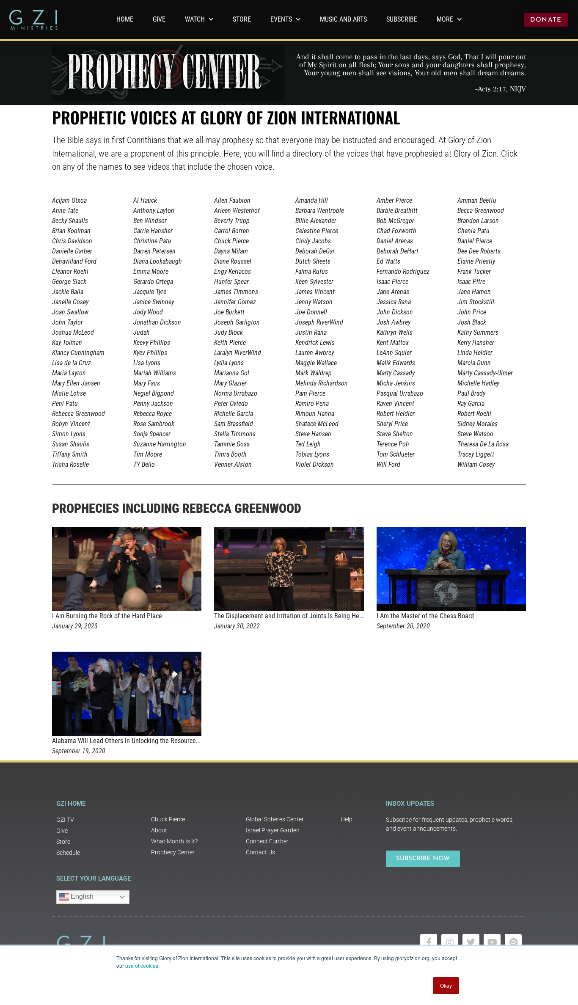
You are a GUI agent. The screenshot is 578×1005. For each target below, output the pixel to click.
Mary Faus (146, 383)
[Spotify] (513, 942)
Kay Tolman (67, 343)
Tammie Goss (232, 444)
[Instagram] (449, 942)
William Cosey (476, 464)
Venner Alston (233, 464)
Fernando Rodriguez (403, 271)
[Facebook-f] (428, 942)
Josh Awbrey (393, 322)
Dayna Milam (231, 251)
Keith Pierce (230, 343)
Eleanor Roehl (70, 271)
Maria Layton (69, 373)
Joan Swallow (70, 312)
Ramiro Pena (312, 403)
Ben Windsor (150, 221)
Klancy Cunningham (78, 353)
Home (124, 19)
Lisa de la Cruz (71, 363)
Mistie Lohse (69, 393)
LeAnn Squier (394, 353)
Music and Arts (343, 19)
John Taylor (67, 322)
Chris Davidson (72, 241)
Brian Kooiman (71, 231)
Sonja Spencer (152, 434)
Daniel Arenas (395, 241)
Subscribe (401, 19)
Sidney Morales (477, 424)
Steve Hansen (313, 434)
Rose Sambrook (153, 424)
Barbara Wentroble (319, 211)
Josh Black (471, 322)
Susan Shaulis (70, 444)
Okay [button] (446, 985)
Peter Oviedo (231, 403)
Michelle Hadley (478, 383)
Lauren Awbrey (314, 353)
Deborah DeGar (315, 251)
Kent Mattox (393, 343)
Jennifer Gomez (235, 302)
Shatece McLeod (317, 424)
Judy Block (228, 332)
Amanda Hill (311, 200)
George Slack (69, 282)
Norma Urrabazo (235, 393)
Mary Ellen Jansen (76, 383)
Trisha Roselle (70, 464)
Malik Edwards (396, 363)
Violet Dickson (314, 464)
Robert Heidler (396, 414)
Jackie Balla (67, 292)
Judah (141, 332)
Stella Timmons (235, 434)
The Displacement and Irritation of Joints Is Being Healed (292, 616)
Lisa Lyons (146, 363)
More (445, 19)
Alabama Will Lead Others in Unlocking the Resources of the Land (142, 741)
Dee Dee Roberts (479, 251)
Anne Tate (65, 211)
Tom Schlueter (396, 454)
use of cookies (141, 965)
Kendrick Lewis (315, 343)
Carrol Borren (231, 231)
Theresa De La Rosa (483, 444)
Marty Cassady (396, 373)
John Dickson (395, 312)
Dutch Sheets (312, 261)
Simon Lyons (68, 434)
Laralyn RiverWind (237, 353)
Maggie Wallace (316, 363)
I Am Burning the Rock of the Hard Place (107, 616)
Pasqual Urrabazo (400, 393)
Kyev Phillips (150, 353)
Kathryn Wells (395, 332)
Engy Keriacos (232, 271)
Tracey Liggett (475, 454)
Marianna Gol (231, 373)
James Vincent (315, 292)
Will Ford (388, 464)
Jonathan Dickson (157, 322)
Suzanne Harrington (159, 444)
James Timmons (236, 292)
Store (242, 19)
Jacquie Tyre (149, 292)
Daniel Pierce (474, 241)
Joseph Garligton (237, 322)
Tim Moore (147, 454)
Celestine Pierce (316, 231)
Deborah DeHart (397, 251)
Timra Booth (230, 454)
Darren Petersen (154, 251)
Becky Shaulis (70, 221)
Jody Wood (148, 312)
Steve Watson (475, 434)
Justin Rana (311, 332)
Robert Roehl (474, 414)
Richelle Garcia (233, 414)
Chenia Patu (473, 231)
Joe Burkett (229, 312)
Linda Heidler (475, 353)
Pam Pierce (310, 393)
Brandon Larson (478, 221)
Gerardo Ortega (153, 282)
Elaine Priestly (476, 261)
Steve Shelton (395, 434)
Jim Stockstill (475, 302)
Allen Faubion (232, 200)
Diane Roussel (232, 261)
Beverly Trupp (232, 221)
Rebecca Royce (152, 414)
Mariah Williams (154, 373)
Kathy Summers (477, 332)
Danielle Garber (72, 251)
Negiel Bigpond (153, 393)
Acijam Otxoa (69, 200)
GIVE (159, 19)
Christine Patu (152, 241)
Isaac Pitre (471, 282)
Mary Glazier (230, 383)
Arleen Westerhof (237, 211)
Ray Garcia (470, 403)
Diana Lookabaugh (157, 261)
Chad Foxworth (396, 231)
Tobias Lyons (312, 454)
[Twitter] (470, 942)
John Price (471, 312)
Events (281, 19)
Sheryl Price (392, 424)
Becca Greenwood (480, 211)
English (81, 896)
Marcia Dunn (474, 363)
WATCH (195, 19)
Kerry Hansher (475, 343)
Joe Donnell (311, 312)
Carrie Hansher (153, 231)
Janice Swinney (153, 302)
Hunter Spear (231, 282)
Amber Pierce (394, 200)
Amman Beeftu (476, 200)
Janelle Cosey (70, 302)
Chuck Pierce (231, 241)
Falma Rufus (311, 271)
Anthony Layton (153, 211)
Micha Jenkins (396, 383)
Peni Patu (65, 403)
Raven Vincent (395, 403)
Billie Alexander (315, 221)
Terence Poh (393, 444)
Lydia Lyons (229, 363)
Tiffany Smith (70, 454)
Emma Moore (150, 271)
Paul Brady (471, 393)
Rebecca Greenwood (78, 414)
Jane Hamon (474, 292)
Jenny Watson (314, 302)
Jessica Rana (394, 302)
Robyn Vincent (71, 424)
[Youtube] (492, 942)
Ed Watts (388, 261)
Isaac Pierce (392, 282)
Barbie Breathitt (397, 211)
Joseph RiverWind (319, 322)
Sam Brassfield (233, 424)
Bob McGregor (395, 221)
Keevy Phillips (151, 343)
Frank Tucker (474, 271)
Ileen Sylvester (314, 282)
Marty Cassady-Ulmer (485, 373)
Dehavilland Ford (74, 261)
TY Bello (144, 464)
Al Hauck (145, 200)
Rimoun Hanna (314, 414)
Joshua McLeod (73, 332)
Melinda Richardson (321, 383)
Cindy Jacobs (313, 241)
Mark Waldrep (313, 373)
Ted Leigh (308, 444)
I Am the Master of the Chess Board (425, 616)
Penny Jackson (153, 403)
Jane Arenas (393, 292)
